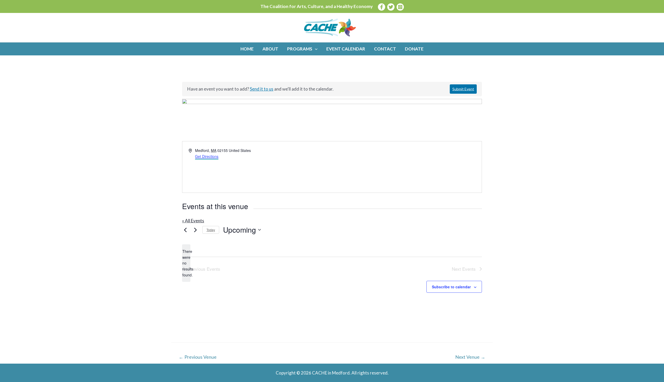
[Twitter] (391, 7)
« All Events (193, 220)
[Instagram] (400, 7)
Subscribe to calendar (451, 286)
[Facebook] (381, 7)
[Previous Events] (185, 230)
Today (210, 229)
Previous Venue (198, 357)
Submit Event (463, 89)
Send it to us (261, 89)
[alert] (186, 263)
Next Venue (470, 357)
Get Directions (206, 156)
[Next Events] (195, 230)
